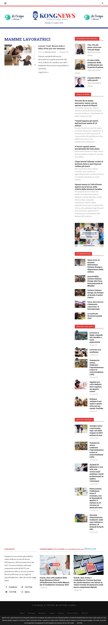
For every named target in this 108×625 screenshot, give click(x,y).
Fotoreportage (83, 254)
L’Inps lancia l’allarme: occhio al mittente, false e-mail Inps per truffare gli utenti (89, 163)
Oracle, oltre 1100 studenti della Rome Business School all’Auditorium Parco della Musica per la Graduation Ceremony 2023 (54, 581)
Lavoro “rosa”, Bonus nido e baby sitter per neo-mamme (51, 47)
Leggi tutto (42, 72)
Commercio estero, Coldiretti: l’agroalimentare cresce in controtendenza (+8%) (97, 367)
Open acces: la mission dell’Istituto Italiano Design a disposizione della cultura (95, 266)
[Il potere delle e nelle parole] (80, 78)
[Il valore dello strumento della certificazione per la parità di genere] (80, 60)
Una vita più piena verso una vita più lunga (94, 47)
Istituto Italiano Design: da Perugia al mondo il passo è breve (95, 293)
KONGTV (84, 613)
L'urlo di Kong (83, 94)
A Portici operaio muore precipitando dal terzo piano (87, 147)
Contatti (60, 613)
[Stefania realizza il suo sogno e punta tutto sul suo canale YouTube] (81, 402)
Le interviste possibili (87, 39)
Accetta (79, 623)
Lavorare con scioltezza (95, 350)
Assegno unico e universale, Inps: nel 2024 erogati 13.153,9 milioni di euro (96, 430)
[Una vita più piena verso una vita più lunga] (80, 45)
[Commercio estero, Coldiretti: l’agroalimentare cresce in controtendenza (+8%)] (81, 363)
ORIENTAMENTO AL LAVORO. (52, 549)
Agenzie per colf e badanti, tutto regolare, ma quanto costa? (96, 387)
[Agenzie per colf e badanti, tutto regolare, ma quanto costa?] (81, 385)
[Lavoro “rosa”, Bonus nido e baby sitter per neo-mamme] (20, 55)
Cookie (51, 613)
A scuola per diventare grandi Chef (94, 315)
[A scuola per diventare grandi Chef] (80, 314)
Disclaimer (42, 613)
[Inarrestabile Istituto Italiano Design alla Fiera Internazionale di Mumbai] (80, 277)
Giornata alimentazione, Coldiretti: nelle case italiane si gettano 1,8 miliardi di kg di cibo (96, 522)
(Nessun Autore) (50, 52)
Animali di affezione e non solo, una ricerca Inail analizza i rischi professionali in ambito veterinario (97, 472)
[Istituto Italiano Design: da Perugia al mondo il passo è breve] (80, 290)
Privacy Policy (72, 613)
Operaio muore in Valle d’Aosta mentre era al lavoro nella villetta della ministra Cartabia (88, 186)
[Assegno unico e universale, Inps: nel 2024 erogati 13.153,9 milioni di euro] (81, 429)
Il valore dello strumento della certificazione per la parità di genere (95, 63)
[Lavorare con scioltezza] (81, 352)
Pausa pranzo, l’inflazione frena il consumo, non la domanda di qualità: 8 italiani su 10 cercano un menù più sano (96, 498)
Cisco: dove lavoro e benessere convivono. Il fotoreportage (95, 305)
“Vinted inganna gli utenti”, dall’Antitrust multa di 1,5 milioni (87, 123)
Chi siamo (31, 613)
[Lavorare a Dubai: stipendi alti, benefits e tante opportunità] (81, 336)
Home (22, 613)
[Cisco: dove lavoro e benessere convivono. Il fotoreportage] (80, 302)
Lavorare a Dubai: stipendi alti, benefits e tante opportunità (96, 337)
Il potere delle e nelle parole (94, 79)
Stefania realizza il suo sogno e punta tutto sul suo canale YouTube (96, 404)
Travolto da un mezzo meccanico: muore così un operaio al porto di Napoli (86, 103)
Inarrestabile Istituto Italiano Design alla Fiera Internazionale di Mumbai (95, 281)
